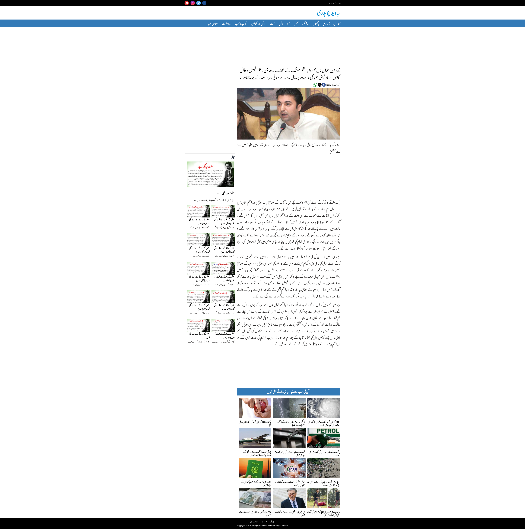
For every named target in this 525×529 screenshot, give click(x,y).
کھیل (296, 23)
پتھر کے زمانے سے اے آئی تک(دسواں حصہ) (224, 221)
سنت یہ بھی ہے (225, 193)
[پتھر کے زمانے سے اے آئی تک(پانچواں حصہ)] (198, 269)
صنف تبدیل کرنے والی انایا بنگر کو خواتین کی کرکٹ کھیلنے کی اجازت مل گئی (323, 513)
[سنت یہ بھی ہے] (210, 175)
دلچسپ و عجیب (241, 23)
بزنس (281, 23)
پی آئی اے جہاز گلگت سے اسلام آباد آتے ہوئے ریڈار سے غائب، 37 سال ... (257, 453)
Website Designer (274, 526)
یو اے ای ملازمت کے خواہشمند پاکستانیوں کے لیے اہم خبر (256, 483)
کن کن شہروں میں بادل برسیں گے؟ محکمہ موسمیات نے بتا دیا (291, 423)
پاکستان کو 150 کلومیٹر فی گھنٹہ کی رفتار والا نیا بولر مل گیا (255, 423)
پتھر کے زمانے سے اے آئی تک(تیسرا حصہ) (199, 307)
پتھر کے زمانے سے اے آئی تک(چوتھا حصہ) (224, 307)
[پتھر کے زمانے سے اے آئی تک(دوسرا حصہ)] (223, 326)
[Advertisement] (262, 45)
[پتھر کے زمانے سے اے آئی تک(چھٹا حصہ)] (223, 269)
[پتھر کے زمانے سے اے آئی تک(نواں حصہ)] (198, 212)
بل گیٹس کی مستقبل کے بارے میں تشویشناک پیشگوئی (290, 513)
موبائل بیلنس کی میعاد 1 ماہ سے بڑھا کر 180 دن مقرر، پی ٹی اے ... (290, 483)
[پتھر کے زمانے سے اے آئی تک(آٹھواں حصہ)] (223, 240)
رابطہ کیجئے (272, 521)
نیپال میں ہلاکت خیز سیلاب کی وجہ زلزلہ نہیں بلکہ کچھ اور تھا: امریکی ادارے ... (323, 483)
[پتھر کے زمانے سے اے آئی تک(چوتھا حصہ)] (223, 297)
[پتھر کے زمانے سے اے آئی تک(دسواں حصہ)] (223, 212)
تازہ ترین (326, 23)
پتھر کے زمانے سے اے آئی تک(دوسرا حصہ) (224, 335)
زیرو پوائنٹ (226, 23)
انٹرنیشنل (305, 23)
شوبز (288, 23)
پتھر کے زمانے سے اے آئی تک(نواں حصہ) (199, 221)
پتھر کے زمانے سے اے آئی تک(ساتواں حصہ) (199, 250)
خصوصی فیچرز (213, 23)
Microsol (285, 526)
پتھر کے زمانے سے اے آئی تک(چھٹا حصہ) (224, 278)
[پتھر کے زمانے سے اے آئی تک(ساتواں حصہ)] (198, 240)
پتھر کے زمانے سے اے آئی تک (199, 335)
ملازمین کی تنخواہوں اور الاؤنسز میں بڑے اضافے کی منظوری (255, 513)
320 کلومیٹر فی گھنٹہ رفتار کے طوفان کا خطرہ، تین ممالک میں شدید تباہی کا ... (323, 423)
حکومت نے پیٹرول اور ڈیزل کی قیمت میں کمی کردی (324, 453)
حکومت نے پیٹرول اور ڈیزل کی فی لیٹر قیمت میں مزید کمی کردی (289, 453)
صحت (272, 23)
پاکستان (316, 23)
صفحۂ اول (337, 23)
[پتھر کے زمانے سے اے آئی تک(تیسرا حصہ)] (198, 297)
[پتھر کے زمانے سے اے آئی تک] (198, 326)
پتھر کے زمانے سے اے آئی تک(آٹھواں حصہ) (224, 250)
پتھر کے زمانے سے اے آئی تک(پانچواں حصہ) (199, 278)
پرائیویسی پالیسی (254, 521)
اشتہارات (264, 521)
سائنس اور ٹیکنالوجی (258, 23)
